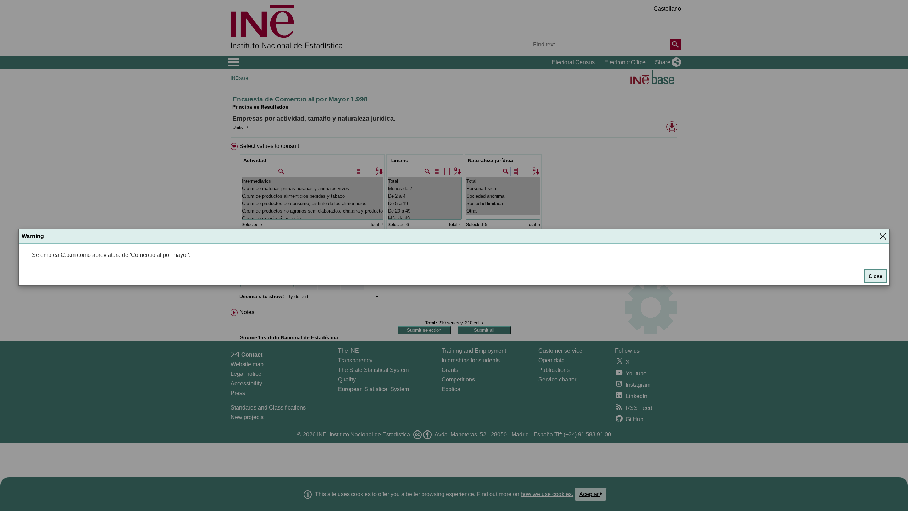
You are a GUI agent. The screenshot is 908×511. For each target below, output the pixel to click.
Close (875, 276)
